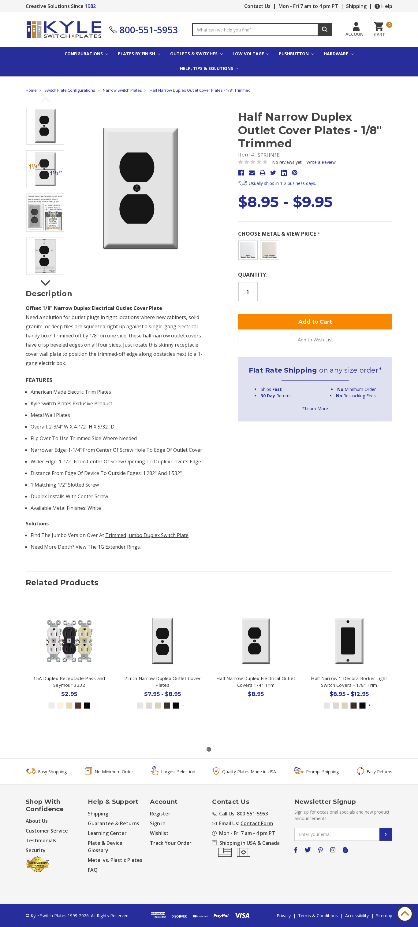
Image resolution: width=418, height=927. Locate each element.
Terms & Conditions (318, 915)
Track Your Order (171, 843)
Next (45, 281)
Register (160, 813)
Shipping (356, 6)
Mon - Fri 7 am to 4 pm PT (308, 6)
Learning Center (107, 833)
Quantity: (253, 274)
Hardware (336, 54)
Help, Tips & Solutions (207, 68)
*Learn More (315, 408)
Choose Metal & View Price (279, 233)
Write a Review (321, 162)
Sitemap (384, 915)
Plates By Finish (137, 54)
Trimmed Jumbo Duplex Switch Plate (146, 535)
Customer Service (47, 830)
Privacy (284, 915)
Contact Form (257, 823)
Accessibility (357, 915)
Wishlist (159, 833)
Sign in (158, 823)
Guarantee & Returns (113, 823)
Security (36, 850)
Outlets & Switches (194, 54)
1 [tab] (209, 749)
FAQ (93, 869)
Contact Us (257, 6)
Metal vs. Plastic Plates (115, 860)
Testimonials (41, 840)
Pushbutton (294, 54)
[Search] (325, 29)
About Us (37, 821)
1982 (90, 6)
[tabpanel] (69, 671)
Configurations (84, 54)
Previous (45, 100)
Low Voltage (249, 54)
